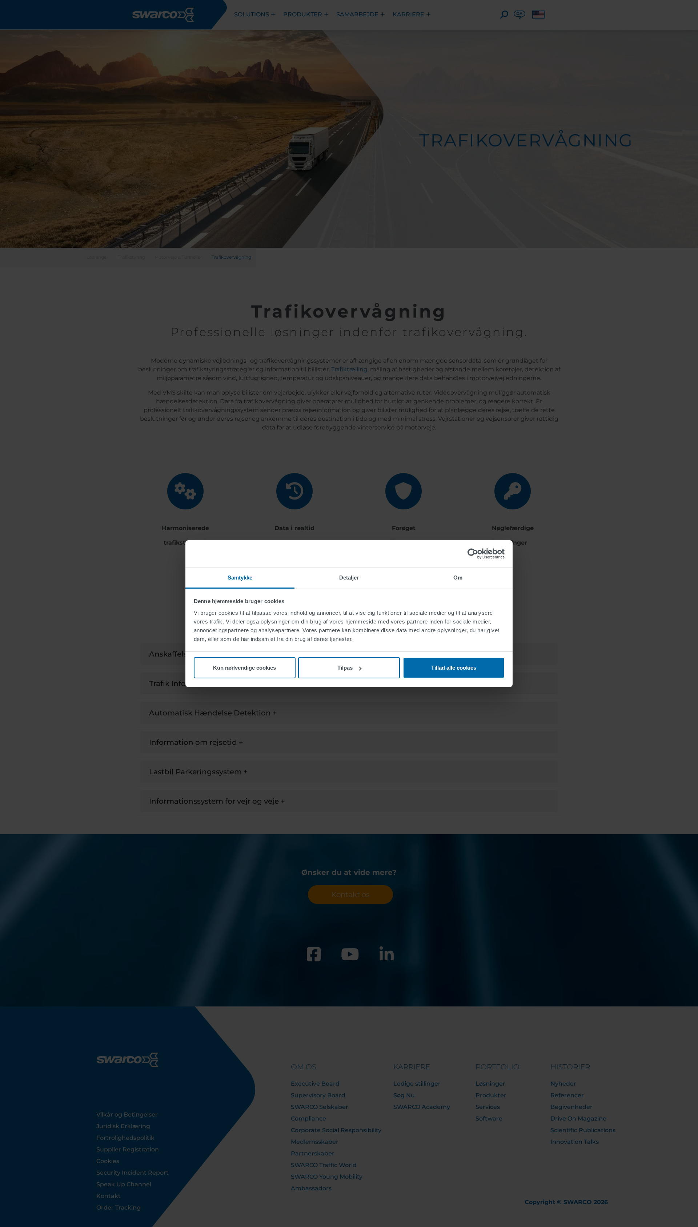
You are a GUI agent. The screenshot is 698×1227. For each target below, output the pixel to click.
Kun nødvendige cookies (244, 668)
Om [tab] (457, 577)
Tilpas (345, 668)
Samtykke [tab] (240, 577)
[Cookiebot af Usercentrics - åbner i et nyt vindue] (473, 553)
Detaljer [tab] (349, 577)
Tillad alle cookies (453, 668)
